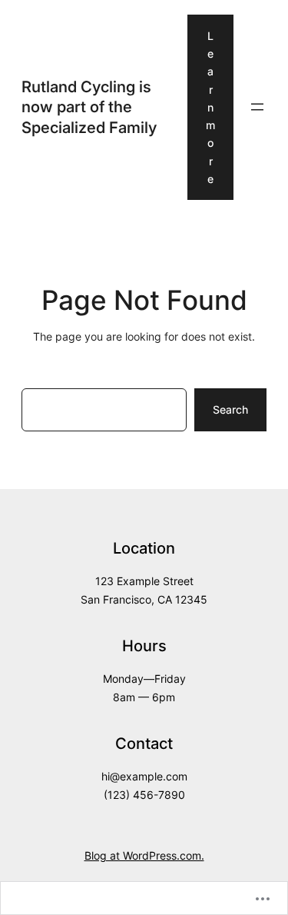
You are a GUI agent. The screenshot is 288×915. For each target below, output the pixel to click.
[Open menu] (257, 107)
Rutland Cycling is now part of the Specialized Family (89, 107)
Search (230, 409)
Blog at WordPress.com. (144, 855)
